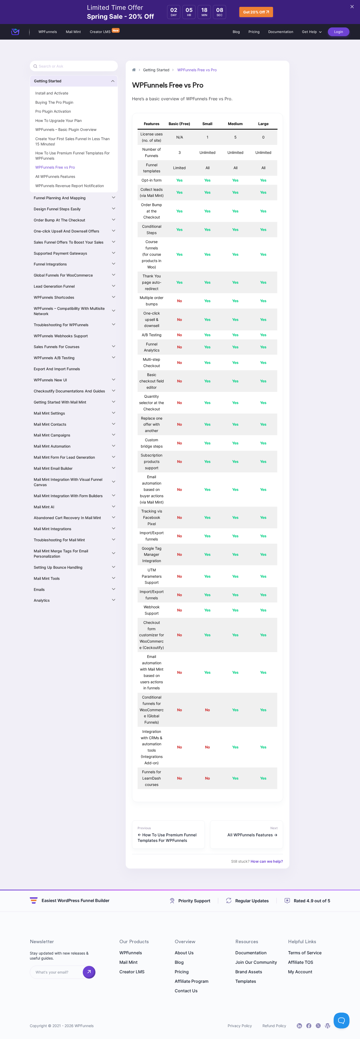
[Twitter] (318, 1025)
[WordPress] (327, 1025)
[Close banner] (352, 7)
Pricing (254, 32)
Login (338, 32)
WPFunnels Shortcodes (54, 297)
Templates (245, 981)
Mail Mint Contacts (50, 424)
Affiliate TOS (300, 962)
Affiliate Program (191, 981)
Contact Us (186, 990)
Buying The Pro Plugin (54, 102)
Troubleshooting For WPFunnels (61, 324)
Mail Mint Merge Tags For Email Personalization (61, 553)
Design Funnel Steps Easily (57, 209)
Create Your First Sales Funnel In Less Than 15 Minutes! (72, 141)
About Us (184, 952)
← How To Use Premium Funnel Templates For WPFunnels (167, 837)
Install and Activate (51, 93)
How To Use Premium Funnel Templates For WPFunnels (72, 155)
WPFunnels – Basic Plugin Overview (65, 129)
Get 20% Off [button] (254, 12)
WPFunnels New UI (50, 380)
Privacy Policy (240, 1025)
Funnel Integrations (50, 264)
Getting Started (47, 81)
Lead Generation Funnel (54, 286)
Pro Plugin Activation (53, 111)
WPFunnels (47, 32)
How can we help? (267, 861)
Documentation (280, 32)
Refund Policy (274, 1025)
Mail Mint (73, 32)
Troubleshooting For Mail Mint (59, 540)
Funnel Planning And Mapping (60, 198)
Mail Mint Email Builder (53, 468)
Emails (39, 589)
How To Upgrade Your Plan (58, 120)
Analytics (42, 600)
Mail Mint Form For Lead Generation (64, 457)
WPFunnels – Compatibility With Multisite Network (69, 311)
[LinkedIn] (299, 1025)
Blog (236, 32)
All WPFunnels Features (55, 176)
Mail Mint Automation (52, 446)
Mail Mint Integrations (52, 528)
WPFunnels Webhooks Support (61, 336)
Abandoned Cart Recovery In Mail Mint (67, 517)
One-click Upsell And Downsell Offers (66, 231)
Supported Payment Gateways (60, 253)
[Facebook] (309, 1025)
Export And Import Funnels (57, 369)
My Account (300, 971)
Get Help (309, 32)
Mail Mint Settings (49, 413)
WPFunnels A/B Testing (54, 357)
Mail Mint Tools (47, 578)
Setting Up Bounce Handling (58, 567)
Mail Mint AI (44, 507)
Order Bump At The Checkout (59, 220)
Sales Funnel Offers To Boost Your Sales (69, 242)
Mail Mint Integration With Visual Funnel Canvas (68, 482)
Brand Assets (248, 971)
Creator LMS (100, 32)
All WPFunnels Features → (252, 834)
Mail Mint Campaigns (52, 435)
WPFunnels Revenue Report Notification (69, 185)
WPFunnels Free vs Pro (55, 167)
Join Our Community (256, 962)
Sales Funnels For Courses (57, 346)
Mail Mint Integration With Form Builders (68, 496)
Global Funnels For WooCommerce (63, 275)
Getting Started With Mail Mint (60, 402)
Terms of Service (305, 952)
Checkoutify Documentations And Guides (69, 391)
